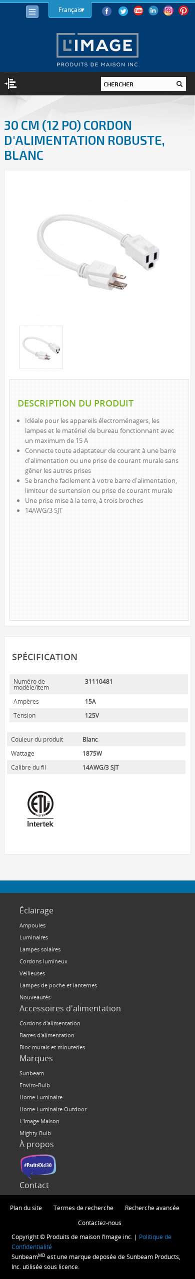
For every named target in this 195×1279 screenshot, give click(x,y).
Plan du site (26, 1208)
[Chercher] (179, 83)
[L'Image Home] (97, 49)
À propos (37, 1144)
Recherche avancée (152, 1208)
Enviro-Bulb (35, 1085)
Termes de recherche (84, 1208)
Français (70, 9)
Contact (34, 1185)
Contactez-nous (100, 1223)
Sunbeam (32, 1073)
